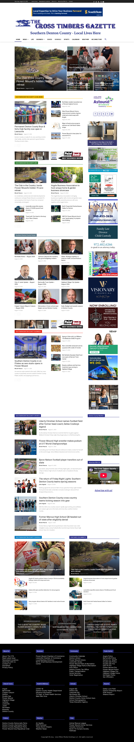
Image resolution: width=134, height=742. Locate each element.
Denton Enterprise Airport (112, 691)
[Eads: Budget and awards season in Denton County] (72, 296)
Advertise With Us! (94, 462)
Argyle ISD (73, 689)
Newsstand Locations (10, 660)
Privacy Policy (7, 667)
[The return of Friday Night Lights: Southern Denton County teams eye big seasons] (25, 485)
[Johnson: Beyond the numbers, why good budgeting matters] (49, 246)
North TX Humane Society (79, 729)
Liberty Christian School (78, 696)
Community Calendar (77, 656)
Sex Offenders (108, 677)
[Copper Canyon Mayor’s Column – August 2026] (25, 296)
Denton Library (74, 658)
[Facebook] (94, 1)
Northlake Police (109, 675)
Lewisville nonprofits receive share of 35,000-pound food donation (34, 208)
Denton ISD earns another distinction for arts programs (44, 590)
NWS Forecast (41, 725)
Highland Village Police (111, 673)
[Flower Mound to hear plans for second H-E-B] (56, 136)
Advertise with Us (9, 662)
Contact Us (6, 664)
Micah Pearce (18, 134)
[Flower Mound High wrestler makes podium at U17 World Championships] (25, 447)
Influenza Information (44, 692)
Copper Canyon (8, 692)
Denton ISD (73, 691)
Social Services (75, 673)
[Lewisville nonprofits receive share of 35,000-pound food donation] (19, 208)
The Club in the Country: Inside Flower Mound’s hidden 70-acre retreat (29, 188)
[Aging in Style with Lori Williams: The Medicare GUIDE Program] (56, 339)
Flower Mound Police (111, 669)
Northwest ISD (74, 694)
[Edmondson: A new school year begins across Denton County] (49, 296)
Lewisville (6, 704)
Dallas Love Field (109, 689)
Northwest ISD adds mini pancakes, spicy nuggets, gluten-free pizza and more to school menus (38, 570)
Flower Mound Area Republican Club (15, 729)
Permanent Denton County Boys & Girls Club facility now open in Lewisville (30, 129)
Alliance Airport (108, 694)
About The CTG (8, 656)
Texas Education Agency (78, 702)
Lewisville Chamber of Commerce (48, 658)
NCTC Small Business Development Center (49, 663)
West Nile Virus (41, 696)
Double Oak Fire (109, 664)
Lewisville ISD (74, 692)
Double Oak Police (110, 662)
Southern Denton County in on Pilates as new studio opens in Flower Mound (28, 363)
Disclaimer (6, 666)
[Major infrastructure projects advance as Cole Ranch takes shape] (56, 125)
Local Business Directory (45, 660)
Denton (5, 694)
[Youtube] (103, 1)
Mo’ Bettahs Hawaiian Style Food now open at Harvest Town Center (72, 357)
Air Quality (40, 723)
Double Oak (6, 696)
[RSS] (98, 1)
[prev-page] (16, 145)
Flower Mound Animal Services (80, 725)
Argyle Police (108, 656)
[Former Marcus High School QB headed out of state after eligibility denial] (25, 523)
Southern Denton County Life (25, 74)
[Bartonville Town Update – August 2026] (49, 272)
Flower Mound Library (77, 660)
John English (42, 484)
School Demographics (77, 700)
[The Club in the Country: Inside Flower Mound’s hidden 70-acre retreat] (41, 68)
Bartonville (6, 691)
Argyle (4, 689)
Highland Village (8, 700)
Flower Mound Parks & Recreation (81, 664)
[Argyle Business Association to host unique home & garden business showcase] (67, 175)
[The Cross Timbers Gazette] (67, 26)
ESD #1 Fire (107, 666)
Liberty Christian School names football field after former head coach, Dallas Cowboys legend (60, 424)
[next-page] (19, 145)
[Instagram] (96, 1)
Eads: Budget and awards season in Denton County (72, 307)
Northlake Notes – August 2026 (25, 256)
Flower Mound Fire (110, 667)
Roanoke (5, 709)
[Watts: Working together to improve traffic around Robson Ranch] (72, 246)
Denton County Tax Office (79, 669)
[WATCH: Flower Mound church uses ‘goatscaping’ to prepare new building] (56, 218)
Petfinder (72, 731)
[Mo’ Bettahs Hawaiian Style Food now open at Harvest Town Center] (56, 357)
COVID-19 (39, 689)
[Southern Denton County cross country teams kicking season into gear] (25, 504)
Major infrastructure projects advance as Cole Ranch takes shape (71, 125)
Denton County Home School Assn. (82, 698)
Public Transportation (77, 671)
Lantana (5, 702)
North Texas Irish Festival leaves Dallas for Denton (97, 601)
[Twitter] (101, 1)
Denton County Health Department (49, 691)
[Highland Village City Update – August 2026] (72, 272)
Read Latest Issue (8, 658)
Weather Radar (41, 729)
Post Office (73, 667)
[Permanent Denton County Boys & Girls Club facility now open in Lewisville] (30, 112)
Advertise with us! (103, 490)
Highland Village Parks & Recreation (82, 666)
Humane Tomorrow (76, 727)
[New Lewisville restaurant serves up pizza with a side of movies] (56, 348)
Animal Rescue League (77, 723)
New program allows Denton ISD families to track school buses (47, 601)
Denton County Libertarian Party (14, 725)
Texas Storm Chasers (44, 727)
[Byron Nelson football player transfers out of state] (25, 466)
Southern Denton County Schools (28, 537)
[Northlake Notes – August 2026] (93, 59)
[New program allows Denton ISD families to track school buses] (21, 605)
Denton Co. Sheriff (110, 660)
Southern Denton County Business (28, 331)
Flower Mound (7, 698)
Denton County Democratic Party (14, 723)
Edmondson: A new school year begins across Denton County (48, 307)
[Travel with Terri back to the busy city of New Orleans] (19, 218)
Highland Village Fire (110, 671)
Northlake (6, 708)
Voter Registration (76, 675)
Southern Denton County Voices (78, 64)
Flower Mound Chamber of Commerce (50, 656)
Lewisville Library (75, 662)
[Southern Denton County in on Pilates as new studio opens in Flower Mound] (30, 347)
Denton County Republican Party (14, 727)
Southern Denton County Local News (29, 97)
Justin (4, 706)
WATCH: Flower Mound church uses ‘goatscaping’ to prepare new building (71, 218)
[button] (105, 39)
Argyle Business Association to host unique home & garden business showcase (65, 188)
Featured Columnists (78, 537)
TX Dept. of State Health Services (48, 694)
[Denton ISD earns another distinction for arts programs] (21, 594)
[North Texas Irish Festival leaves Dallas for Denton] (56, 208)
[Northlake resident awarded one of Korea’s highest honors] (56, 104)
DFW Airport (107, 692)
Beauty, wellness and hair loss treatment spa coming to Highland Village (71, 367)
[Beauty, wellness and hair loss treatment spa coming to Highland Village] (56, 367)
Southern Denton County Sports (78, 80)
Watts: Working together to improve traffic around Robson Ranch (71, 258)
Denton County (8, 711)
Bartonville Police (109, 658)
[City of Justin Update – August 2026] (25, 272)
